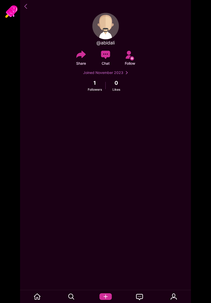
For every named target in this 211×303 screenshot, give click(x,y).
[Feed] (37, 296)
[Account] (174, 296)
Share (81, 63)
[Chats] (139, 296)
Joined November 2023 (103, 72)
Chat (106, 63)
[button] (26, 6)
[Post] (106, 296)
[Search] (71, 296)
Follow (130, 63)
